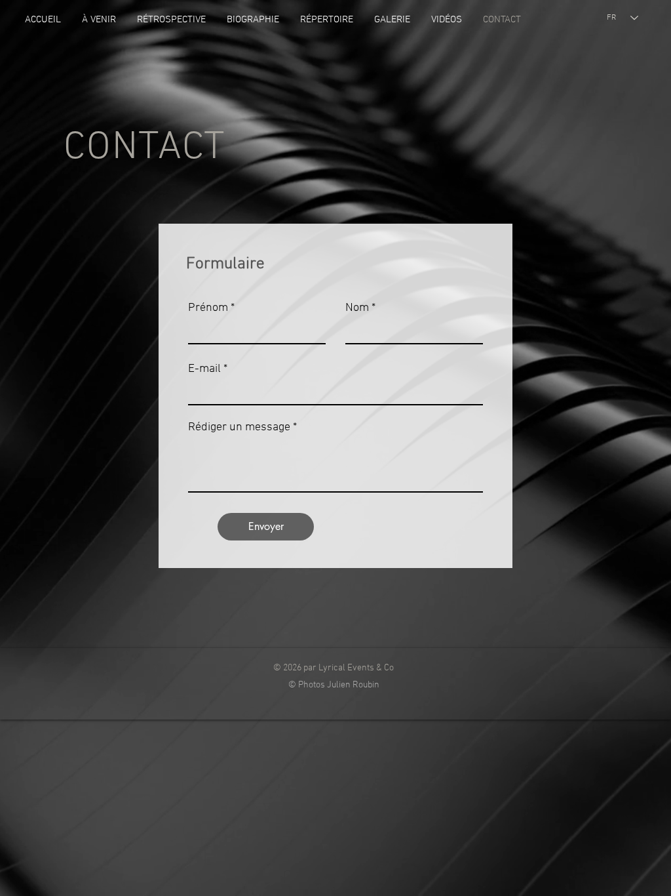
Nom (357, 308)
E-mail (204, 369)
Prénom (208, 308)
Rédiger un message (239, 428)
